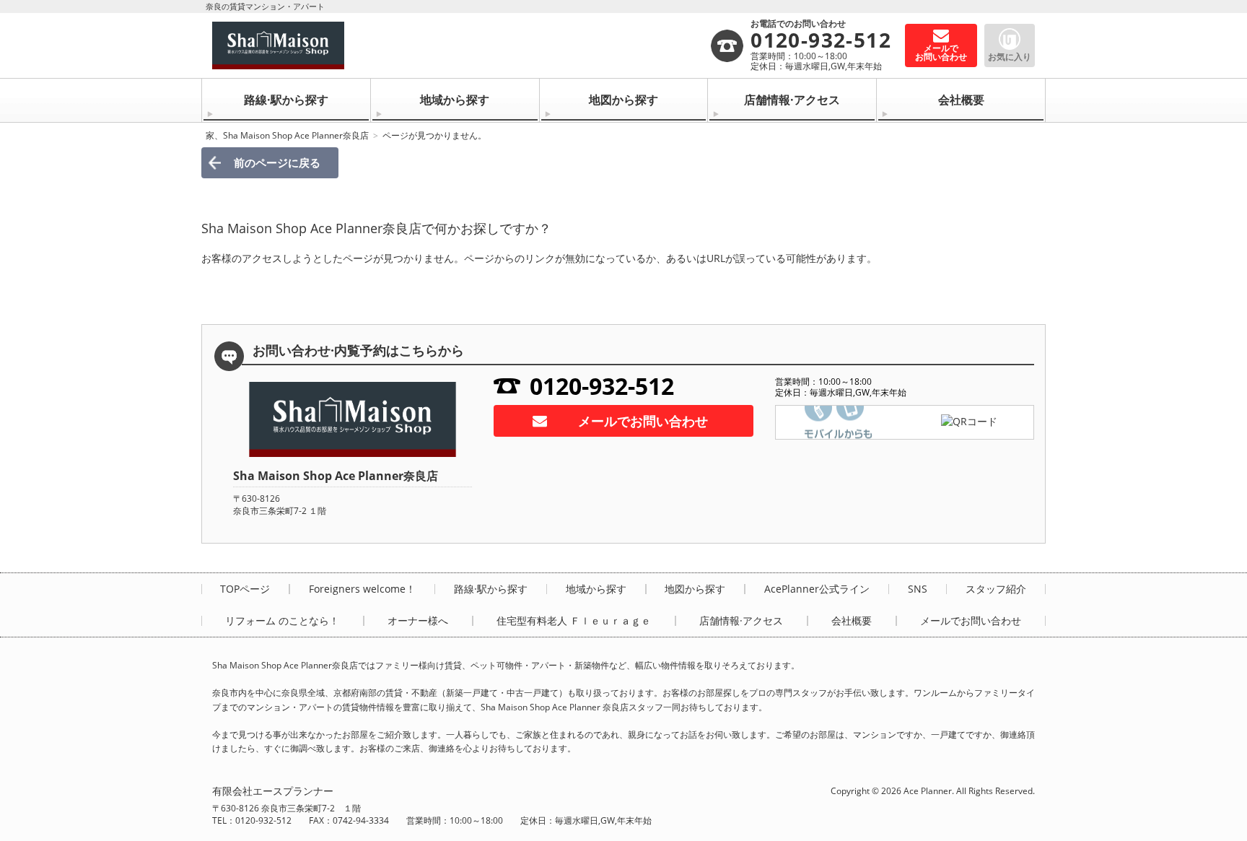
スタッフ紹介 (996, 589)
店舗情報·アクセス (792, 100)
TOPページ (245, 589)
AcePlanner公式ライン (817, 589)
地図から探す (623, 100)
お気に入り (1009, 57)
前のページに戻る (277, 162)
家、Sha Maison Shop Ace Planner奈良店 (287, 135)
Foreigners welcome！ (362, 589)
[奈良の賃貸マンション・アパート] (460, 45)
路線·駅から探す (286, 100)
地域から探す (454, 100)
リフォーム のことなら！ (282, 621)
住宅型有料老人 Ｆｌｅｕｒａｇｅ (573, 621)
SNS (917, 589)
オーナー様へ (418, 621)
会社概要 (961, 100)
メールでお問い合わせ (643, 421)
